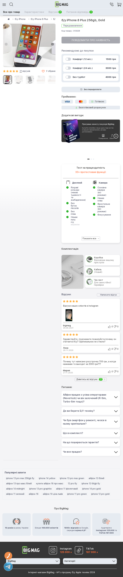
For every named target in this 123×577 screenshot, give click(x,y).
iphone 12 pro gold (100, 494)
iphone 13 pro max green (72, 478)
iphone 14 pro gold (91, 489)
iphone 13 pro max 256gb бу (20, 478)
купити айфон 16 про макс (49, 483)
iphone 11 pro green (77, 494)
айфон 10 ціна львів (53, 494)
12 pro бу (72, 483)
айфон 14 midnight (15, 489)
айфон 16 (33, 494)
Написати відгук (108, 295)
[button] (52, 44)
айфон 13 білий (96, 478)
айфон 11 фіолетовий (67, 489)
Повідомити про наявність (91, 40)
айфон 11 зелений (15, 494)
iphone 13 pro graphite (40, 489)
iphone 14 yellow (47, 478)
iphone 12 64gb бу (91, 483)
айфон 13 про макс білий (19, 483)
